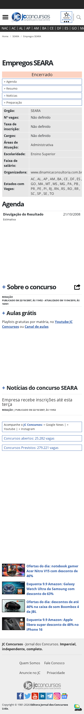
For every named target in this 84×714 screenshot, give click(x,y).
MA (40, 184)
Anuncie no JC (29, 673)
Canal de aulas (37, 326)
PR (33, 188)
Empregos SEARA (32, 36)
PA (69, 184)
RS (63, 188)
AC (14, 28)
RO (69, 188)
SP (39, 193)
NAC (5, 28)
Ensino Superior (43, 154)
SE (45, 193)
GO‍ (74, 28)
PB (76, 184)
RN (56, 188)
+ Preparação (13, 102)
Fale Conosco (54, 663)
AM (36, 28)
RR (76, 188)
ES (66, 28)
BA (44, 28)
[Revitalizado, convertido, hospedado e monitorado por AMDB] (78, 707)
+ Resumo (10, 88)
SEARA (36, 110)
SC (33, 193)
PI (45, 188)
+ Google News (53, 425)
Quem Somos (29, 663)
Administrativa (42, 145)
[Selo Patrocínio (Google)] (66, 16)
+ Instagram (27, 429)
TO (52, 193)
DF (59, 28)
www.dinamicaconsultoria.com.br (56, 172)
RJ (50, 188)
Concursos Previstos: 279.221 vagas (31, 447)
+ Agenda (10, 81)
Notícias (10, 96)
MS (55, 184)
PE (39, 188)
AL (21, 28)
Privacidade (56, 673)
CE (52, 28)
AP (28, 28)
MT (47, 184)
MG (62, 184)
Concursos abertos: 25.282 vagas (29, 438)
